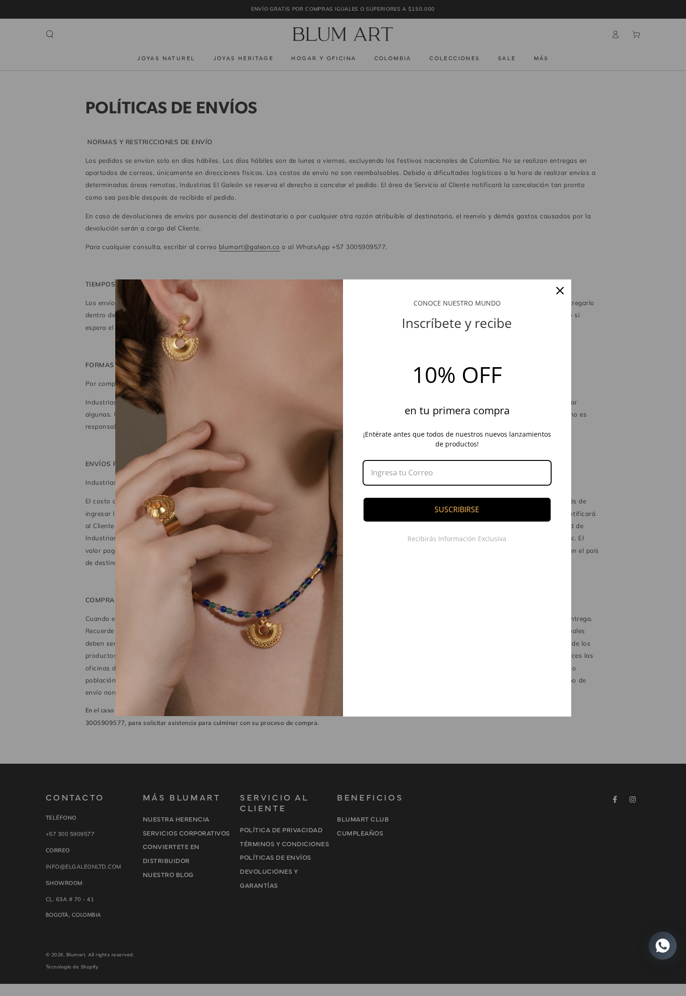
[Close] (560, 290)
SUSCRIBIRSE (456, 509)
